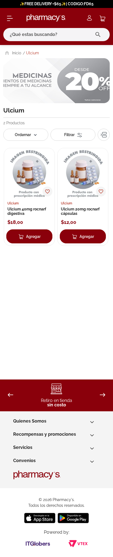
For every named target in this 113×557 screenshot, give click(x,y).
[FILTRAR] (72, 135)
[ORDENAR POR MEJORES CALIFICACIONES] (25, 135)
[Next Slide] (103, 395)
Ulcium (32, 53)
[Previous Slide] (10, 395)
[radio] (104, 135)
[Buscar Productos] (99, 34)
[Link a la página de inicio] (12, 53)
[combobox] (56, 34)
